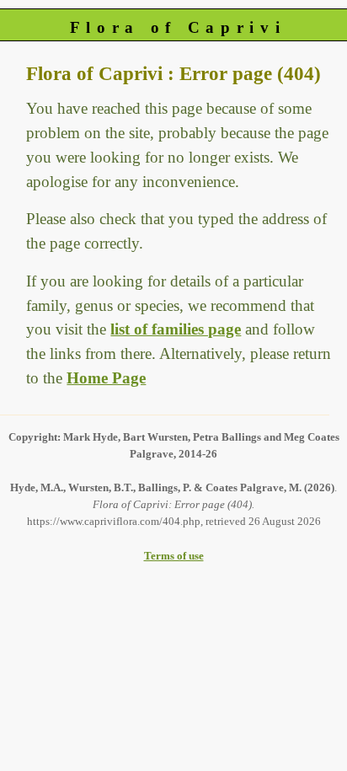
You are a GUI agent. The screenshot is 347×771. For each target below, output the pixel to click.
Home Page (106, 378)
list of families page (175, 329)
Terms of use (174, 555)
